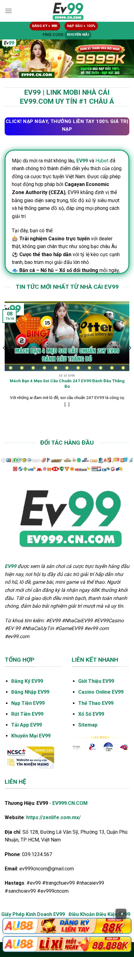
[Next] (130, 360)
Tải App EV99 (26, 725)
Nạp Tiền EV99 (28, 703)
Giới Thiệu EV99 (96, 681)
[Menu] (8, 10)
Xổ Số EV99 (91, 714)
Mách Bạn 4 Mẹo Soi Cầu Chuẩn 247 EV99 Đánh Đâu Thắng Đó (67, 383)
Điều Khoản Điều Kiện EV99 (99, 914)
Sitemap (88, 725)
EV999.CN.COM (70, 803)
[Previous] (4, 360)
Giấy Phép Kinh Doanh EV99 (33, 914)
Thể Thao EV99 (95, 703)
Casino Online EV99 (100, 692)
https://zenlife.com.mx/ (53, 817)
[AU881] (67, 926)
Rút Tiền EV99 (27, 714)
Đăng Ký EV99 (27, 681)
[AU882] (67, 944)
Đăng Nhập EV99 (30, 692)
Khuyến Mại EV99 (30, 736)
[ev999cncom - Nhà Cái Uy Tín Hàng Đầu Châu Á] (67, 11)
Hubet (101, 161)
